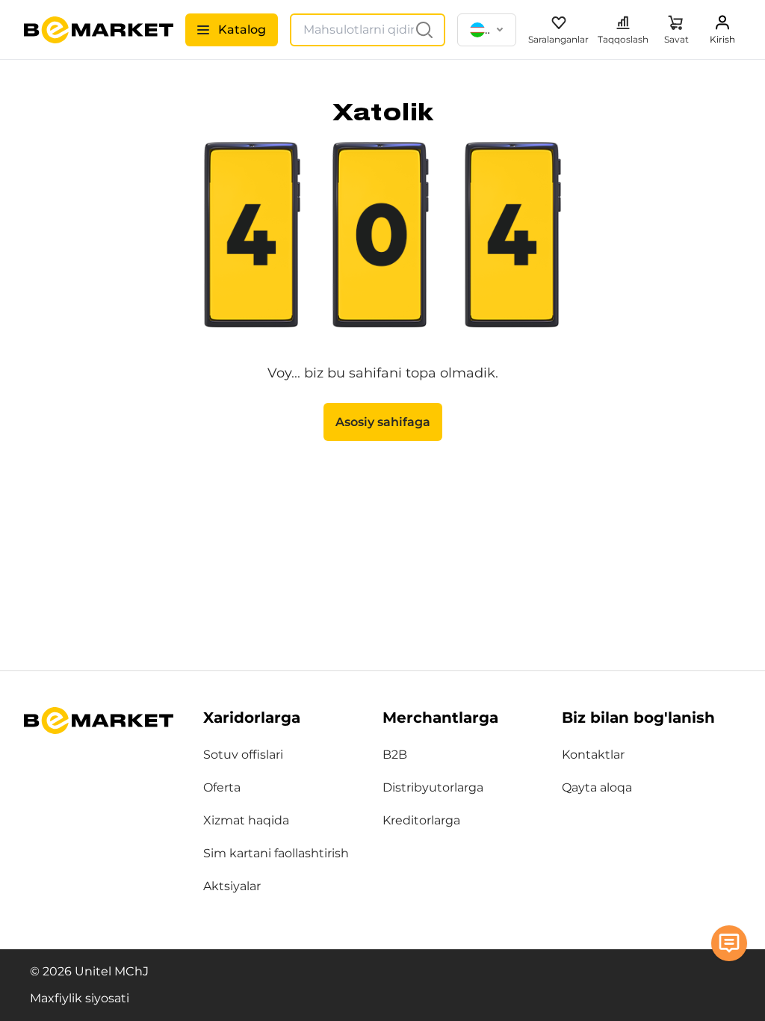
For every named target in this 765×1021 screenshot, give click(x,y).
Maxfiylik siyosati (79, 998)
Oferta (222, 787)
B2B (394, 754)
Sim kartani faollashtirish (276, 853)
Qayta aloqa (597, 787)
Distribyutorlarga (432, 787)
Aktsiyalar (232, 886)
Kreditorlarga (421, 820)
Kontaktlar (593, 754)
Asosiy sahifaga (382, 422)
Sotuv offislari (243, 754)
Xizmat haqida (246, 820)
